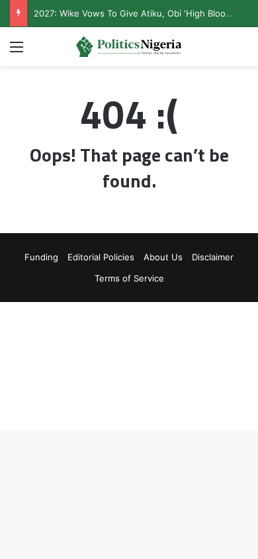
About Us (163, 257)
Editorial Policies (100, 257)
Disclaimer (213, 257)
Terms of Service (129, 278)
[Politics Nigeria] (129, 46)
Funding (41, 257)
